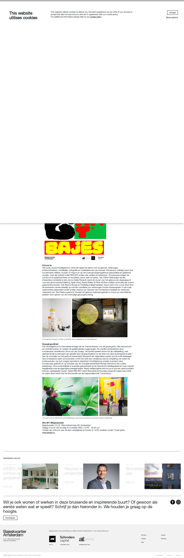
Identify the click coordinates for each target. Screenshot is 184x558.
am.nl (51, 544)
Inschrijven (10, 518)
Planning (163, 538)
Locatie (163, 535)
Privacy (169, 555)
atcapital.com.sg (84, 544)
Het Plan (143, 535)
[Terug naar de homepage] (14, 533)
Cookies (178, 555)
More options (172, 17)
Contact (143, 538)
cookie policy (95, 17)
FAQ (142, 542)
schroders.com (64, 544)
